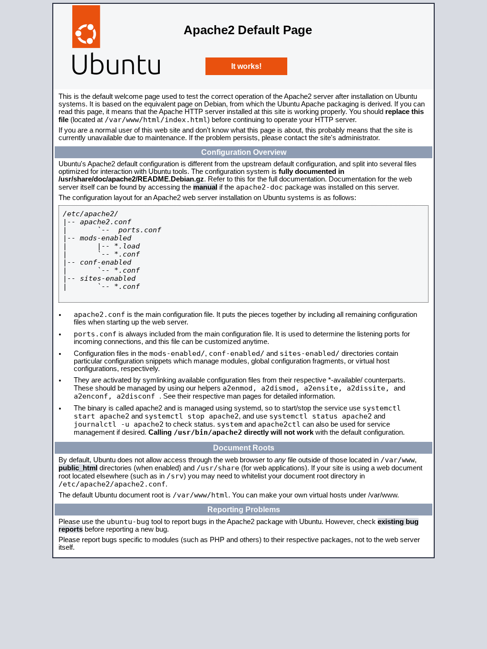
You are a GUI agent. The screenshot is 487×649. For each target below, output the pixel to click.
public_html (77, 468)
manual (205, 187)
